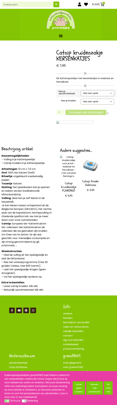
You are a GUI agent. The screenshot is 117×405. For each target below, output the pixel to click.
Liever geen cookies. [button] (79, 388)
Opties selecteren (68, 205)
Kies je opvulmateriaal (67, 92)
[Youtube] (19, 310)
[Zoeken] (56, 4)
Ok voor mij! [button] (108, 388)
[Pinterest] (26, 310)
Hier (32, 216)
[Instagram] (33, 310)
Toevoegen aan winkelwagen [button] (90, 201)
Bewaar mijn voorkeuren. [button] (94, 388)
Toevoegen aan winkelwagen (85, 112)
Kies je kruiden (68, 101)
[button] (61, 36)
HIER (36, 286)
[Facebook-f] (12, 310)
